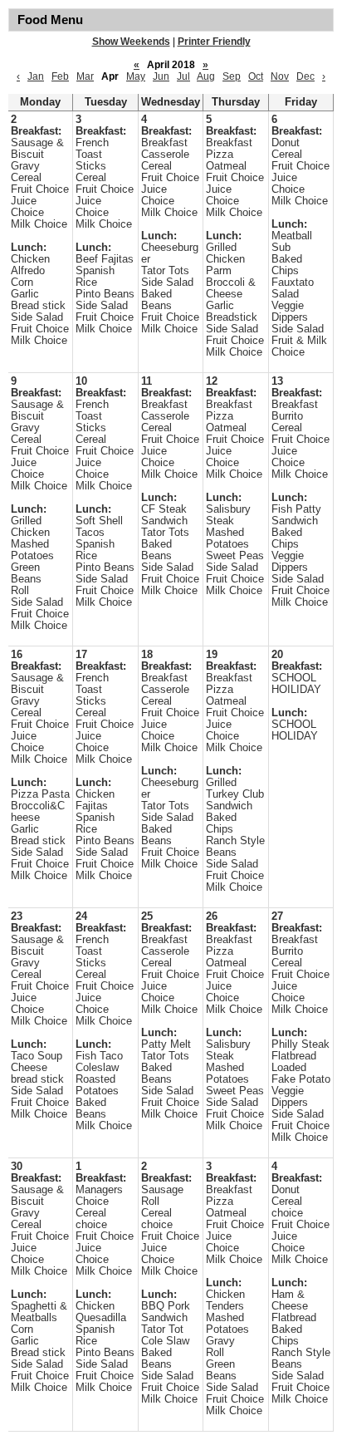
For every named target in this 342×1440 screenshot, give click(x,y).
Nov (280, 76)
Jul (183, 76)
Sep (231, 76)
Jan (35, 76)
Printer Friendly (214, 41)
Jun (161, 76)
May (135, 76)
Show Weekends (131, 41)
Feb (60, 76)
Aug (206, 76)
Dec (305, 76)
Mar (85, 76)
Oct (255, 76)
